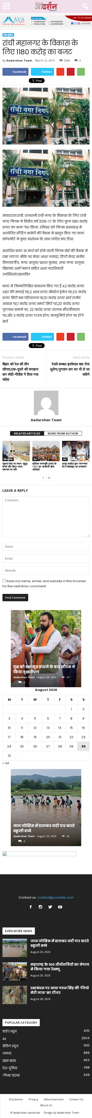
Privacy (33, 1099)
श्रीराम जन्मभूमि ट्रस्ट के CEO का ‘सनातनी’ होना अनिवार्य (44, 466)
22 (71, 737)
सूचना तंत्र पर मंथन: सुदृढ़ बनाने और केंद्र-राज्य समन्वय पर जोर (14, 466)
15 (71, 727)
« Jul (5, 763)
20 (48, 737)
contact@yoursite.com (55, 897)
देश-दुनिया (8, 34)
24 (9, 746)
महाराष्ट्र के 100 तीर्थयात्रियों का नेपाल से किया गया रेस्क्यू (59, 967)
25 (22, 746)
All (35, 459)
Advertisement (54, 1099)
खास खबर (9, 1060)
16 (83, 727)
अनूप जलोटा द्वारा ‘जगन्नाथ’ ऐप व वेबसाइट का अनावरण (75, 465)
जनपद (7, 1053)
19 (35, 737)
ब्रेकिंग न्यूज (10, 1046)
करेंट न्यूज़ (9, 1031)
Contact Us (76, 1099)
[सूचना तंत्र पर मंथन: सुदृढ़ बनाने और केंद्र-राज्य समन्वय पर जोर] (16, 451)
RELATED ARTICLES (27, 433)
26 (35, 746)
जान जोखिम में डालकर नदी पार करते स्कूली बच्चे (59, 943)
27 (48, 746)
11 (22, 727)
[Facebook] (32, 907)
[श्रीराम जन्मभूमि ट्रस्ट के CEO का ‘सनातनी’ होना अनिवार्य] (46, 451)
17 (9, 737)
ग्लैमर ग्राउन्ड (11, 1075)
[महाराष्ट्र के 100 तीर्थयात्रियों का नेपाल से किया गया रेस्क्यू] (14, 971)
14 (59, 727)
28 (60, 746)
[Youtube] (60, 907)
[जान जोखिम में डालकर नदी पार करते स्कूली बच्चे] (46, 810)
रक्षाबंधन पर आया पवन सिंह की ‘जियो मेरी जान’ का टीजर (59, 990)
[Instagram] (41, 907)
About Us (46, 1105)
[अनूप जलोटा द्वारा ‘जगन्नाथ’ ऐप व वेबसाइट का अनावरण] (76, 451)
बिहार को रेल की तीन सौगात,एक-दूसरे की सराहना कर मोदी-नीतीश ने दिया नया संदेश (20, 371)
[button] (84, 6)
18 (21, 737)
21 (59, 737)
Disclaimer (16, 1099)
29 (71, 746)
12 (35, 727)
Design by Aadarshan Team (61, 1112)
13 (48, 727)
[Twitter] (51, 907)
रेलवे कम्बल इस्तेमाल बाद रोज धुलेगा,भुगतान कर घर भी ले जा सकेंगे (70, 369)
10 (9, 727)
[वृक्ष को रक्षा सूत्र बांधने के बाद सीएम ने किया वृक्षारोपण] (46, 651)
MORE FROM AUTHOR (63, 433)
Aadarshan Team (19, 60)
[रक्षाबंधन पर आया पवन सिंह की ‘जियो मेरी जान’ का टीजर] (14, 995)
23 (83, 737)
